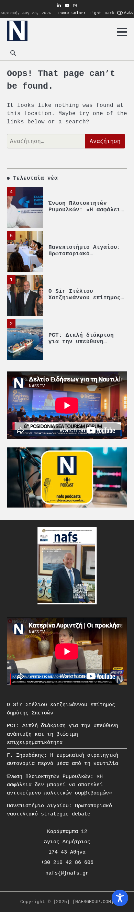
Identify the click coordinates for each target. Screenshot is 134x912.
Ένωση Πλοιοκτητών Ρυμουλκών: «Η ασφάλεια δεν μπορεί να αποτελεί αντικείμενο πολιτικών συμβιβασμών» (59, 785)
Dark (109, 12)
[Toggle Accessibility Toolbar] (120, 898)
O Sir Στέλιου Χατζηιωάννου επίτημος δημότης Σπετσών (84, 298)
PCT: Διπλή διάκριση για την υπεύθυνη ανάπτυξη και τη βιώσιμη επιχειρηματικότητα (62, 734)
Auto (129, 12)
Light (95, 12)
